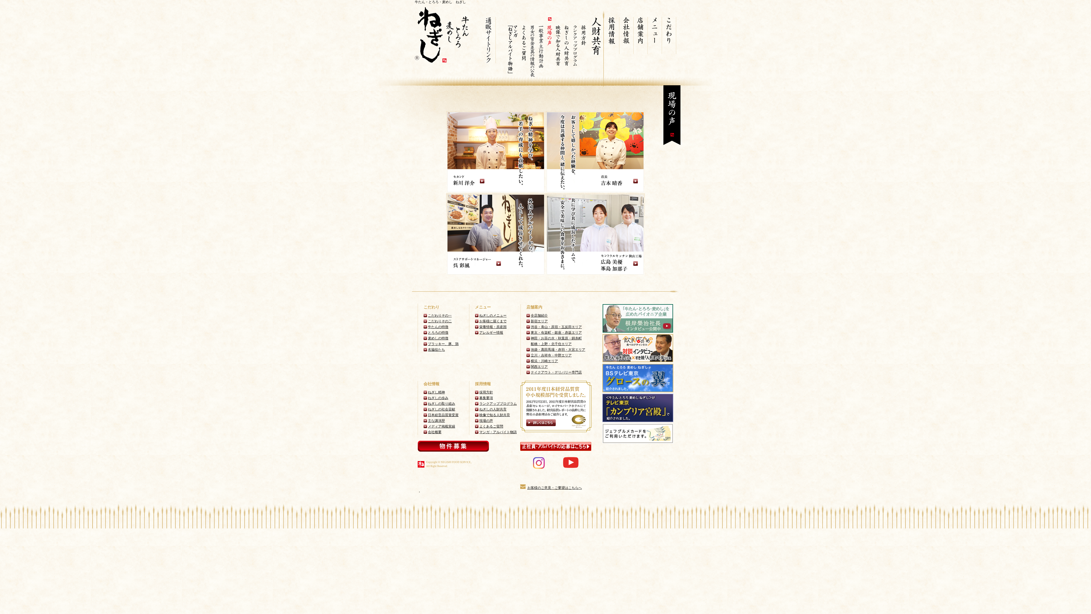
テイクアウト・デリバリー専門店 (556, 372)
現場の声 (486, 421)
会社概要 (435, 432)
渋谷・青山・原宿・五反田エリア (556, 327)
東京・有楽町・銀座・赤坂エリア (556, 333)
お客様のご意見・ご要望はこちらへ (554, 488)
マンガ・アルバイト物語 (498, 432)
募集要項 (486, 398)
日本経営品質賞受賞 (443, 415)
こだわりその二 (440, 321)
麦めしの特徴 (438, 338)
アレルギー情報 (491, 333)
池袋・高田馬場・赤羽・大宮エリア (558, 350)
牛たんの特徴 (438, 327)
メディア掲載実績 (441, 426)
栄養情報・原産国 (493, 327)
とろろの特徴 (438, 333)
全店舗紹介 (539, 316)
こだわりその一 (440, 316)
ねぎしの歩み (438, 398)
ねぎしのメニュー (493, 316)
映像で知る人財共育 (494, 415)
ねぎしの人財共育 (493, 409)
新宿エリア (539, 321)
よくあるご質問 (491, 426)
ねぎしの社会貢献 (441, 409)
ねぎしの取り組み (441, 404)
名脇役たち (436, 350)
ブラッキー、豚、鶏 (443, 344)
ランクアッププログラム (498, 404)
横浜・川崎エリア (544, 361)
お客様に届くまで (493, 321)
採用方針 (486, 392)
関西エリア (539, 367)
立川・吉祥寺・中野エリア (551, 355)
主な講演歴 (436, 421)
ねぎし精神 (436, 392)
